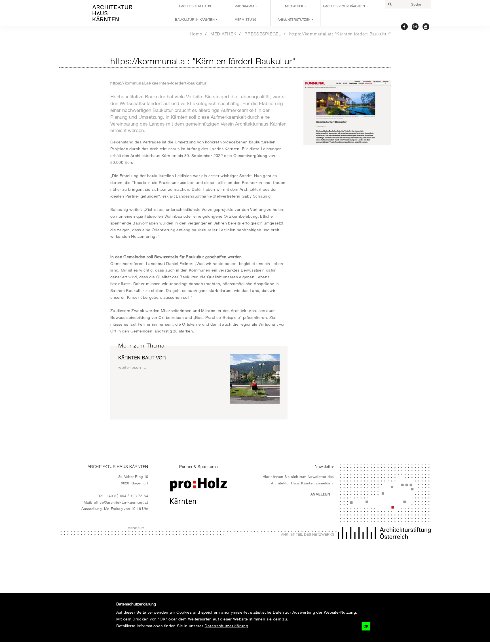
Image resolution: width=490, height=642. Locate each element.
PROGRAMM (244, 6)
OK (366, 626)
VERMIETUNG (245, 20)
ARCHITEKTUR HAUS (195, 6)
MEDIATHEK (294, 6)
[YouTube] (426, 26)
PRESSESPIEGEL (262, 33)
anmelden (320, 494)
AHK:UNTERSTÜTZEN (294, 20)
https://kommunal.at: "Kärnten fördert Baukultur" (340, 33)
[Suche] (389, 4)
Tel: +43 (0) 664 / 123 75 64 (123, 495)
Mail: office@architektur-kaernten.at (116, 502)
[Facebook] (404, 26)
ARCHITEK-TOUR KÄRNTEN (344, 6)
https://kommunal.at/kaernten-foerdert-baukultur (158, 82)
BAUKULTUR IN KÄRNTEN (195, 20)
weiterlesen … (132, 367)
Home (196, 33)
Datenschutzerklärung (226, 625)
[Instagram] (415, 26)
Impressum (135, 528)
